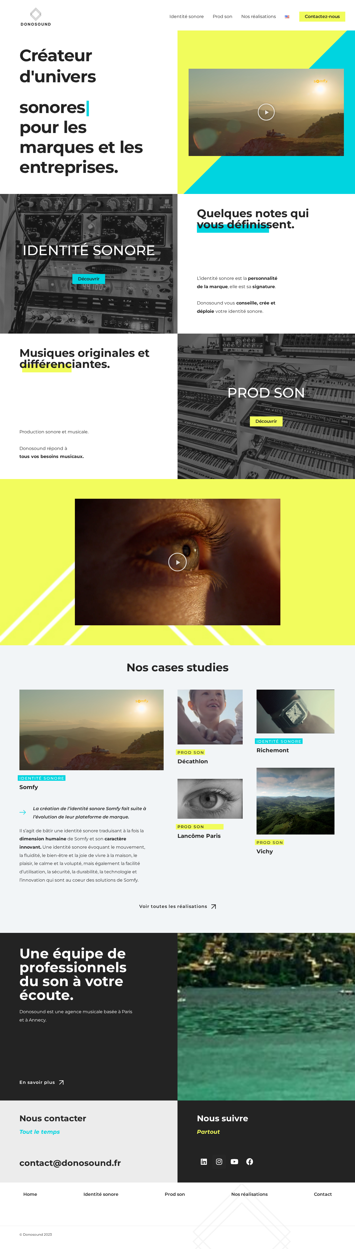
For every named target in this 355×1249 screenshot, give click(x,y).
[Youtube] (234, 1162)
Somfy (28, 787)
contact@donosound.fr (70, 1163)
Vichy (265, 851)
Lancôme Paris (199, 836)
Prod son (222, 16)
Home (30, 1194)
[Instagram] (219, 1162)
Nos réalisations (258, 16)
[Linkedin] (204, 1162)
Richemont (273, 750)
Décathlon (193, 761)
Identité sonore (186, 16)
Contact (323, 1194)
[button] (266, 112)
